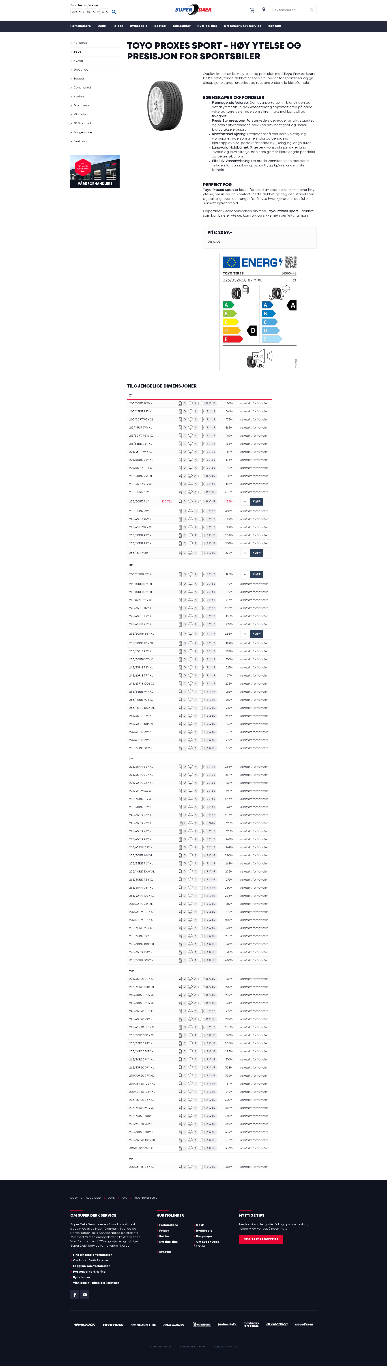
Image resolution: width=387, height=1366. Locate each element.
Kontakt (275, 26)
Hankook (80, 43)
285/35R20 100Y (140, 1116)
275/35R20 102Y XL (142, 1084)
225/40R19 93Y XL (141, 783)
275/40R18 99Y (139, 740)
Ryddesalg (139, 26)
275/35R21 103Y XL (141, 1167)
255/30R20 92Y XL (141, 1035)
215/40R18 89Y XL (141, 584)
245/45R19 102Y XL (141, 847)
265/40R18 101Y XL (141, 724)
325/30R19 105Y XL (142, 960)
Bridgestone (82, 132)
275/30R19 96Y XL (141, 904)
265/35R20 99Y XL (141, 1068)
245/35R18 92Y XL (141, 667)
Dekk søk (80, 141)
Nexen (78, 61)
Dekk (102, 26)
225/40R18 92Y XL (141, 616)
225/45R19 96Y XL (140, 791)
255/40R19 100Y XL (142, 871)
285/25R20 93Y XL (141, 1100)
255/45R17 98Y (139, 553)
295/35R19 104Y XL (141, 952)
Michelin (79, 114)
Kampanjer (182, 26)
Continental (82, 87)
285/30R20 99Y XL (141, 1108)
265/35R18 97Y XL (141, 716)
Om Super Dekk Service (243, 26)
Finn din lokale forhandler (92, 1255)
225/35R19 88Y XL (141, 767)
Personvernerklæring (89, 1272)
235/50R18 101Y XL (141, 659)
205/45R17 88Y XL (141, 411)
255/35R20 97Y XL (141, 1043)
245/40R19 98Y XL (141, 831)
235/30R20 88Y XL (142, 987)
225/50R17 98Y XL (141, 460)
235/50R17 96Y (139, 492)
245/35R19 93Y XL (141, 815)
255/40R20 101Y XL (142, 1051)
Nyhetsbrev (81, 1277)
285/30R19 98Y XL (141, 928)
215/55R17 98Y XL (140, 444)
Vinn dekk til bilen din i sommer (96, 1283)
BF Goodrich (82, 123)
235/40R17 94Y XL (141, 476)
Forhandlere (80, 26)
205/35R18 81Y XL (141, 574)
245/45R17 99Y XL (140, 527)
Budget (78, 79)
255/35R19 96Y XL (141, 863)
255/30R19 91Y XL (141, 855)
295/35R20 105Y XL (142, 1140)
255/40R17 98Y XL (141, 535)
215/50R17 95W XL (141, 436)
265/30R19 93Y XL (141, 880)
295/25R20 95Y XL (141, 1124)
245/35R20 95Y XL (141, 1011)
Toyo (77, 52)
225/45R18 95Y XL (141, 624)
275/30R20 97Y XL (141, 1076)
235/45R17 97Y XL (140, 484)
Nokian (78, 96)
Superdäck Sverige (225, 1347)
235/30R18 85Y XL (141, 634)
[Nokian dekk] (251, 1325)
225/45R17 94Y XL (140, 452)
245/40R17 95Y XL (141, 519)
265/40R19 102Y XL (141, 896)
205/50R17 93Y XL (141, 419)
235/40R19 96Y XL (141, 807)
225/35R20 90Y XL (141, 979)
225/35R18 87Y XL (141, 608)
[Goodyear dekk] (304, 1325)
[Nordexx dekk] (174, 1325)
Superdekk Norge (160, 1347)
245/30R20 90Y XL (141, 995)
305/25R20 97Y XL (141, 1148)
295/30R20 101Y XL (142, 1132)
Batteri (160, 26)
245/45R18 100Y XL (141, 684)
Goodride (80, 70)
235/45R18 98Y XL (141, 651)
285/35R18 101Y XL (141, 748)
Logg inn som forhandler (91, 1266)
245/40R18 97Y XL (141, 675)
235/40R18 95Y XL (141, 643)
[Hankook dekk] (84, 1325)
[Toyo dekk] (113, 1325)
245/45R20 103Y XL (142, 1027)
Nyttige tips (207, 26)
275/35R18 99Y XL (141, 732)
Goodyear (81, 105)
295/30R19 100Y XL (142, 944)
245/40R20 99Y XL (141, 1019)
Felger (117, 26)
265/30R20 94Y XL (141, 1059)
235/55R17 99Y (139, 511)
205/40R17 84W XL (141, 403)
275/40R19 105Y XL (141, 920)
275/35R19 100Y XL (141, 912)
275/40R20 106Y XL (142, 1092)
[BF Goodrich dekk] (277, 1325)
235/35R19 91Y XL (140, 799)
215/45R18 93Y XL (140, 600)
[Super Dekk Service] (193, 10)
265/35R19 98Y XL (141, 888)
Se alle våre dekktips (261, 1239)
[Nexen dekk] (143, 1325)
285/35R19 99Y (139, 936)
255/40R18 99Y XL (141, 700)
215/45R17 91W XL (140, 428)
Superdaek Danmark (192, 1347)
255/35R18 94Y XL (141, 692)
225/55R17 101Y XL (141, 468)
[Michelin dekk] (202, 1325)
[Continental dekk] (227, 1325)
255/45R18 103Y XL (142, 708)
